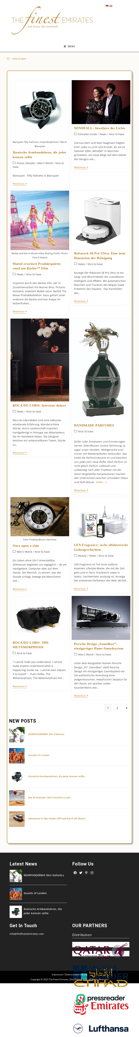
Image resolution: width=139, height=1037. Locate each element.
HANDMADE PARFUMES (94, 425)
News (103, 134)
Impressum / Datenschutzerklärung (69, 974)
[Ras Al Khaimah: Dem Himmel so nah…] (17, 798)
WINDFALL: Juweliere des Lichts (99, 128)
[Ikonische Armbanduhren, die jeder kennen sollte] (17, 777)
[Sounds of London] (17, 756)
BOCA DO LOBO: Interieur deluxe (39, 405)
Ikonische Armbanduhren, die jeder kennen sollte (56, 776)
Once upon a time (26, 545)
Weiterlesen (20, 184)
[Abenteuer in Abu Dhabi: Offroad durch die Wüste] (17, 819)
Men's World (45, 163)
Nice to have (116, 134)
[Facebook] (75, 872)
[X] (80, 872)
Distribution (82, 935)
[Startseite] (8, 58)
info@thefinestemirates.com (27, 934)
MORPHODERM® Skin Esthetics (46, 734)
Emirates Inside (87, 134)
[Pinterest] (86, 872)
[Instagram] (92, 872)
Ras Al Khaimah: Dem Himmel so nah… (50, 797)
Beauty (82, 555)
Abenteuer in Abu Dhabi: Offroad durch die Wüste (56, 818)
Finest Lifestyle (26, 163)
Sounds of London (38, 755)
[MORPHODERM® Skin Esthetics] (17, 734)
